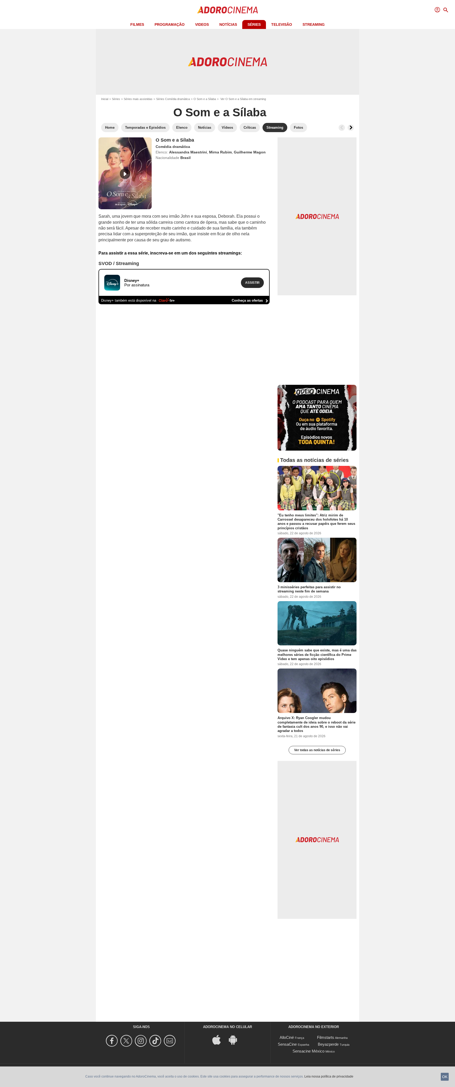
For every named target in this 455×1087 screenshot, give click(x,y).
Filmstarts (325, 1037)
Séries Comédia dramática (173, 99)
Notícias (228, 24)
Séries (254, 24)
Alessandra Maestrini (188, 152)
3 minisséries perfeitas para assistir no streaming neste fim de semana (309, 589)
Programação (170, 24)
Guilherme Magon (250, 152)
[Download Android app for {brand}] (235, 1039)
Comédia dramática (173, 146)
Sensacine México (308, 1051)
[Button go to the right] (351, 127)
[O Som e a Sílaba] (125, 173)
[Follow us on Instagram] (141, 1041)
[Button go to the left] (342, 127)
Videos (202, 24)
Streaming (314, 24)
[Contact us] (170, 1041)
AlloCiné (287, 1037)
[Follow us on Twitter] (127, 1041)
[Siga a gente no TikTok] (156, 1041)
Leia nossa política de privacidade (328, 1076)
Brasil (185, 158)
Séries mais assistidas (138, 99)
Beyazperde (328, 1044)
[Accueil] (227, 10)
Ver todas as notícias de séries (317, 750)
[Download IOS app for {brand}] (219, 1039)
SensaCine (287, 1044)
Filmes (137, 24)
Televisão (281, 24)
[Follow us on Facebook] (112, 1041)
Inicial (104, 99)
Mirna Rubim (220, 152)
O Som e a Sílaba (205, 99)
